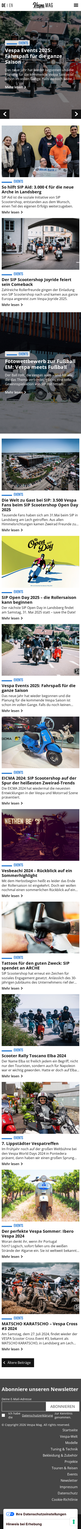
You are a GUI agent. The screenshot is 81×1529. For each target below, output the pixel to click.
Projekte (71, 1461)
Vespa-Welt (69, 1436)
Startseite (70, 1430)
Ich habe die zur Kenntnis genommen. (40, 1415)
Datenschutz (68, 1493)
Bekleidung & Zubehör (60, 1455)
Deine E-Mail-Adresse (17, 1399)
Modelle (71, 1442)
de (4, 5)
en (11, 5)
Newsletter (69, 1480)
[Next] (76, 114)
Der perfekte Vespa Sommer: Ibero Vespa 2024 (38, 1233)
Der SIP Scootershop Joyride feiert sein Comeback (36, 282)
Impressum (69, 1487)
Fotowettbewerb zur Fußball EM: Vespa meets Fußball (40, 364)
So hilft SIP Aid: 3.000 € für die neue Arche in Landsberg (38, 189)
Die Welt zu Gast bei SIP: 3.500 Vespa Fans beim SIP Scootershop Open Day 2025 (40, 504)
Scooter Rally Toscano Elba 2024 (34, 1055)
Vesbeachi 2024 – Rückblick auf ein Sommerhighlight (37, 873)
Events (72, 1474)
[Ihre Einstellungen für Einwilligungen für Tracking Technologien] (74, 1522)
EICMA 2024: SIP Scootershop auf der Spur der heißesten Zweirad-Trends (39, 780)
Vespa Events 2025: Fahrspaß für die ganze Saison (33, 56)
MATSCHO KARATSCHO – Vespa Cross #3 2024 (39, 1326)
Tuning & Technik (64, 1449)
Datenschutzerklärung (37, 1415)
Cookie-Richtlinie (65, 1499)
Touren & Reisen (65, 1468)
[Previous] (4, 114)
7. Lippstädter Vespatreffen (30, 1143)
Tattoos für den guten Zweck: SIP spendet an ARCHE (36, 965)
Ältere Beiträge (19, 1362)
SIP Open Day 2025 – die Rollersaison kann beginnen (39, 600)
